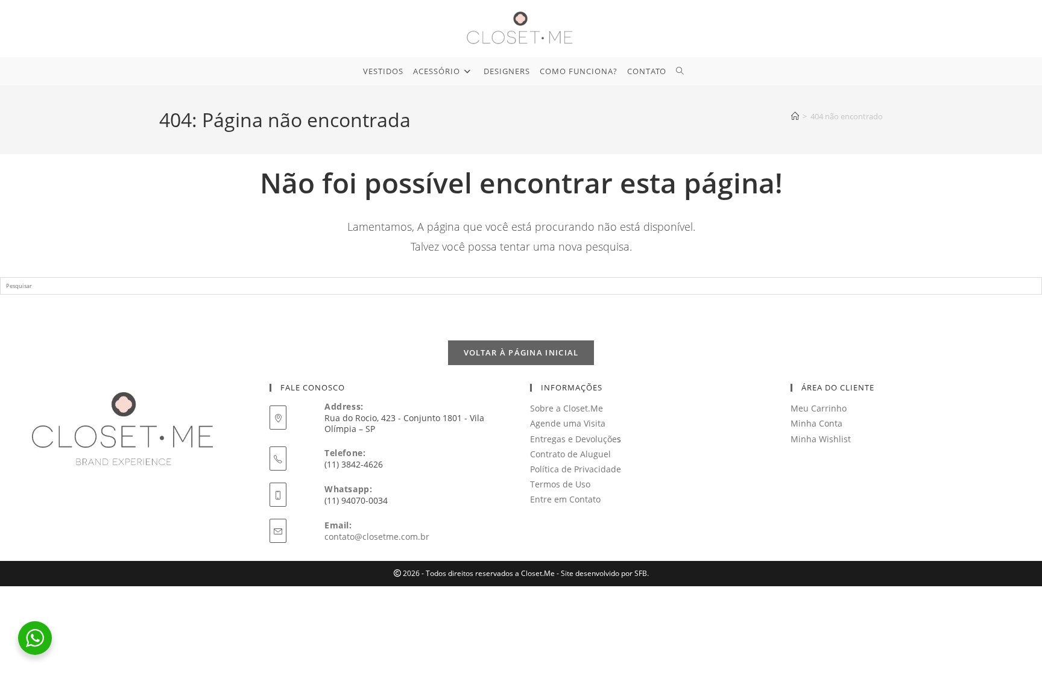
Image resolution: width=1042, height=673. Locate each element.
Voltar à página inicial (521, 352)
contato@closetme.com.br (376, 536)
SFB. (641, 573)
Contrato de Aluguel (570, 454)
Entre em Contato (565, 499)
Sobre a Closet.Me (566, 408)
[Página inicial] (795, 116)
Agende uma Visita (567, 423)
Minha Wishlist (821, 439)
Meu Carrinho (819, 408)
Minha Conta (816, 423)
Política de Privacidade (575, 469)
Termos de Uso (560, 484)
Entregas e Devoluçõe (573, 439)
